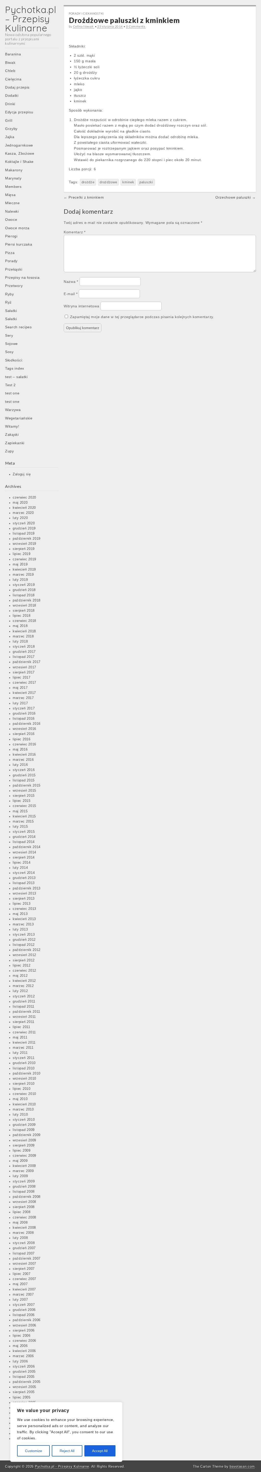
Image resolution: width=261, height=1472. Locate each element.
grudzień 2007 (24, 1248)
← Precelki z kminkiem (84, 197)
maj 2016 (20, 749)
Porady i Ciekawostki (86, 13)
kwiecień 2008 (24, 1227)
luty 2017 (20, 703)
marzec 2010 (23, 1109)
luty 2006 (20, 1361)
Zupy (9, 451)
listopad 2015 (24, 780)
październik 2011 (26, 1011)
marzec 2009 (23, 1171)
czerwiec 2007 (24, 1279)
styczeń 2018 (24, 646)
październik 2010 (27, 1073)
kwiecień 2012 (24, 981)
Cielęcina (13, 79)
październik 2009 (27, 1135)
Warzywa (13, 410)
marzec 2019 (23, 574)
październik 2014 (27, 847)
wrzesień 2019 (24, 544)
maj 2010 (20, 1099)
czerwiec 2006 (24, 1341)
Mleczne (12, 203)
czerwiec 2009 (24, 1155)
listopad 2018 (24, 595)
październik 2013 (27, 888)
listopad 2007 (24, 1253)
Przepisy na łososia (22, 277)
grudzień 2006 (24, 1310)
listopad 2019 (24, 533)
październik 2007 (27, 1258)
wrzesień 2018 (24, 605)
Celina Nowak (83, 26)
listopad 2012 (24, 945)
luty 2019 (20, 580)
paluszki (146, 182)
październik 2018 (27, 600)
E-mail (71, 294)
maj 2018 (20, 626)
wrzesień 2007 (24, 1263)
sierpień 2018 (24, 610)
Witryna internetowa (81, 306)
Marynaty (13, 178)
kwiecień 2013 (24, 919)
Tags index (14, 368)
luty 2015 (20, 826)
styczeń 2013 (24, 934)
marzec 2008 (23, 1233)
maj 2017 (20, 688)
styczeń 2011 (23, 1058)
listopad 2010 (24, 1068)
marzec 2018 (23, 636)
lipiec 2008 (22, 1212)
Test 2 (10, 385)
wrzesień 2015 (24, 790)
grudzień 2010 (24, 1063)
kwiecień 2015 (24, 816)
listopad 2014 (24, 842)
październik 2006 (27, 1320)
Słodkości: (14, 360)
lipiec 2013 (22, 904)
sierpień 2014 (24, 857)
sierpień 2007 (24, 1269)
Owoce (11, 220)
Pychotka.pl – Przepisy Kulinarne (30, 19)
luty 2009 (20, 1176)
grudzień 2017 (24, 652)
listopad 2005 (24, 1377)
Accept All (100, 1451)
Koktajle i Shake (19, 162)
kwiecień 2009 (24, 1166)
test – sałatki (16, 377)
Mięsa (10, 195)
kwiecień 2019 (24, 569)
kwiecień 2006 (24, 1351)
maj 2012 (20, 976)
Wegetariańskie (19, 418)
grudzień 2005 (24, 1371)
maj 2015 (20, 811)
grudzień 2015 (24, 775)
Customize (33, 1451)
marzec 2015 (23, 821)
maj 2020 (20, 502)
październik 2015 (27, 785)
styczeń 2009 (24, 1181)
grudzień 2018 (24, 590)
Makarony (14, 170)
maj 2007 (20, 1284)
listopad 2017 (24, 657)
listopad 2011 (23, 1006)
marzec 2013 (23, 924)
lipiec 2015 (22, 801)
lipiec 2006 (22, 1335)
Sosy (9, 352)
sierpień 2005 (24, 1392)
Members (13, 187)
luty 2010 (20, 1114)
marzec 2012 (23, 986)
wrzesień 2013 (24, 893)
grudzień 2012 (24, 940)
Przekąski (13, 269)
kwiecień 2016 (24, 754)
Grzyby (11, 129)
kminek (128, 182)
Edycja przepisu (19, 112)
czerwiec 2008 (24, 1217)
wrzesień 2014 (24, 852)
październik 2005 (27, 1382)
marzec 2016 (23, 760)
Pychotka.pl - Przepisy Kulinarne (62, 1466)
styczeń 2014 (24, 873)
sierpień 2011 (23, 1022)
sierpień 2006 (24, 1330)
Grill (8, 120)
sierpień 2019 (24, 549)
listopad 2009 (24, 1130)
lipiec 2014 (22, 862)
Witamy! (12, 426)
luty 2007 (20, 1299)
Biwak (10, 63)
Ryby (9, 294)
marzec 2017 (23, 698)
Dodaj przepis (17, 87)
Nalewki (12, 211)
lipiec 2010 (22, 1089)
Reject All (67, 1451)
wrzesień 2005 (24, 1387)
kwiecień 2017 (24, 693)
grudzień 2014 (24, 837)
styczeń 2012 (24, 996)
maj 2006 (20, 1346)
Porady (11, 261)
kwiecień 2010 (24, 1104)
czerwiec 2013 (24, 909)
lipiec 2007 (22, 1274)
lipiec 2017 (22, 677)
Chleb (10, 71)
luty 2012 (20, 991)
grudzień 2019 (24, 528)
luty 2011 (20, 1053)
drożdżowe (108, 182)
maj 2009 (20, 1161)
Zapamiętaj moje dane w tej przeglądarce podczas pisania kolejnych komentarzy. (142, 317)
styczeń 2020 (24, 523)
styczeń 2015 (24, 832)
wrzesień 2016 (24, 729)
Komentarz (75, 232)
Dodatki (12, 95)
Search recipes (18, 327)
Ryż (8, 302)
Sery (9, 335)
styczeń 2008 (24, 1243)
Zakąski (12, 434)
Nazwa (71, 282)
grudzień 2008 (24, 1186)
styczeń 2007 (24, 1305)
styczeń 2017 (24, 708)
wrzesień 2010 (24, 1078)
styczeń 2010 (24, 1119)
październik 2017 (27, 662)
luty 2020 (20, 518)
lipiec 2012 (22, 965)
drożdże (88, 182)
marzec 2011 (23, 1047)
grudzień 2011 (24, 1001)
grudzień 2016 (24, 713)
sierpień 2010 (24, 1083)
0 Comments (136, 26)
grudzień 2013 (24, 878)
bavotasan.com (242, 1466)
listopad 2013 (24, 883)
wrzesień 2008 (24, 1202)
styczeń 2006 (24, 1366)
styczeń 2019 (24, 585)
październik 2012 (27, 950)
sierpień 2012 (24, 960)
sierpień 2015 (24, 796)
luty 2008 (20, 1238)
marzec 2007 (23, 1294)
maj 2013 (20, 914)
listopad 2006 (24, 1315)
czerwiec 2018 (24, 621)
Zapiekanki (14, 443)
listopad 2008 (24, 1191)
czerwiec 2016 (24, 744)
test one (12, 393)
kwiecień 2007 (24, 1289)
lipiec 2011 (21, 1027)
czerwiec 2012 (24, 970)
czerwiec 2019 (24, 559)
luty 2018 (20, 641)
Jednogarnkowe (19, 145)
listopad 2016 (24, 718)
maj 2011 (20, 1037)
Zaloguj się (22, 474)
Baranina (13, 54)
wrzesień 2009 (24, 1140)
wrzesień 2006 (24, 1325)
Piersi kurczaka (18, 244)
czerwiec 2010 (24, 1094)
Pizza (10, 253)
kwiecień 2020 (24, 508)
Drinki (10, 104)
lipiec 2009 (22, 1150)
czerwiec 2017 (24, 682)
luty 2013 (20, 929)
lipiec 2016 (22, 739)
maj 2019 (20, 564)
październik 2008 (27, 1197)
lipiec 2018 (22, 616)
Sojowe (11, 344)
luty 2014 (20, 868)
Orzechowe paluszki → (235, 197)
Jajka (10, 137)
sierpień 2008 (24, 1207)
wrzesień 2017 (24, 667)
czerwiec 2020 (24, 497)
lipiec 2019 (22, 554)
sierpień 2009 (24, 1145)
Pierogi (11, 236)
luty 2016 (20, 765)
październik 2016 (27, 724)
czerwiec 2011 (24, 1032)
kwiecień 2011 (24, 1042)
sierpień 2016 (24, 734)
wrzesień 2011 (24, 1017)
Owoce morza (17, 228)
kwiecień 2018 (24, 631)
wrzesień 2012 (24, 955)
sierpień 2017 (24, 672)
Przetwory (14, 286)
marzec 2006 (23, 1356)
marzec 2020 (23, 513)
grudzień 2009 (24, 1125)
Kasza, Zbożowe (19, 153)
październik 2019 (27, 538)
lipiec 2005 (22, 1397)
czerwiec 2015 (24, 806)
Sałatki (11, 311)
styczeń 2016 (24, 770)
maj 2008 (20, 1222)
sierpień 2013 (24, 898)
